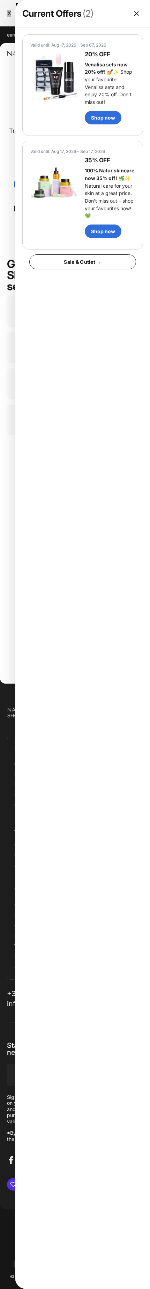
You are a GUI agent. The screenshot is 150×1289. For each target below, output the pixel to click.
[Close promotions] (136, 13)
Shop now (103, 118)
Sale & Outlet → (82, 262)
